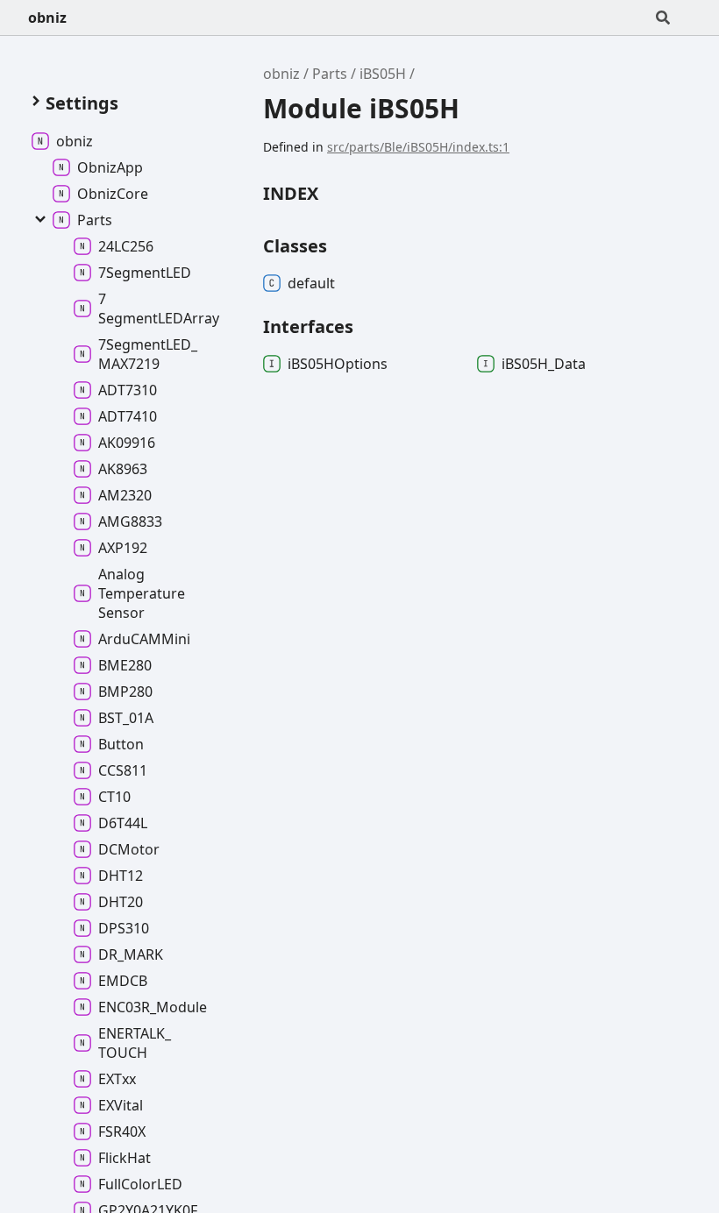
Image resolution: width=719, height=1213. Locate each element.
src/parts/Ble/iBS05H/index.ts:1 (418, 146)
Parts (329, 73)
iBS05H (383, 73)
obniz (47, 17)
